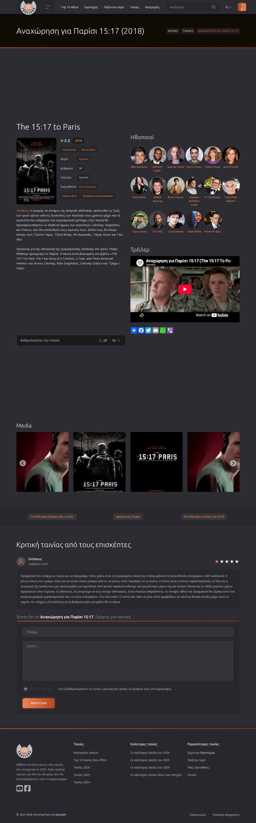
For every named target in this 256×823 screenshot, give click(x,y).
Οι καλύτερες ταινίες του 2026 (150, 752)
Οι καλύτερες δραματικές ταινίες (52, 516)
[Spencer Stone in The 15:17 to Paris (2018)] (42, 462)
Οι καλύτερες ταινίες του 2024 (150, 767)
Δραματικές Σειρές (128, 516)
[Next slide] (233, 463)
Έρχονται (201, 752)
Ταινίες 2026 (81, 767)
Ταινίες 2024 (81, 782)
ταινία (99, 220)
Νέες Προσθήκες (198, 767)
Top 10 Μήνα (69, 7)
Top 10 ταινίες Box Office (90, 760)
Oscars (191, 775)
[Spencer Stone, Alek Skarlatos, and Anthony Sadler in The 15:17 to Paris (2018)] (99, 462)
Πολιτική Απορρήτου (226, 815)
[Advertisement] (128, 92)
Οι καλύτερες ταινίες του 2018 (204, 516)
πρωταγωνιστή (26, 225)
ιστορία (38, 210)
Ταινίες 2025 (81, 775)
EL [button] (227, 7)
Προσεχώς (91, 7)
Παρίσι (53, 254)
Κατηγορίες (152, 7)
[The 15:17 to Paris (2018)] (156, 462)
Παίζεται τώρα (196, 760)
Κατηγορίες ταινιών (86, 752)
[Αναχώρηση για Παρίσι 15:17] (36, 171)
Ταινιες (188, 31)
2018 (78, 140)
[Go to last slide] (23, 463)
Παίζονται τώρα (114, 7)
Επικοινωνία (198, 815)
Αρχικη (173, 31)
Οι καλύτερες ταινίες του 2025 (150, 760)
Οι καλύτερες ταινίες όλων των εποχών (156, 775)
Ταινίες (134, 7)
